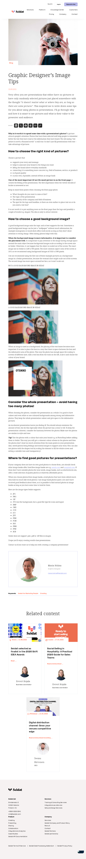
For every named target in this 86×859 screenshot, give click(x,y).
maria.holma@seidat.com (57, 573)
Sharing (11, 826)
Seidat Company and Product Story (57, 823)
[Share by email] (35, 126)
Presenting (12, 823)
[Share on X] (21, 126)
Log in (59, 4)
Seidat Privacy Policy (64, 846)
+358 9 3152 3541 (14, 811)
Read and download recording (41, 738)
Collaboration (13, 828)
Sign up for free (70, 4)
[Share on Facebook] (26, 126)
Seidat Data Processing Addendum (41, 846)
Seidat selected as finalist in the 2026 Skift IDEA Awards (24, 651)
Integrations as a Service (53, 805)
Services (48, 820)
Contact (75, 14)
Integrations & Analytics (17, 831)
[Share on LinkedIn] (16, 126)
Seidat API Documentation (17, 836)
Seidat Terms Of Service (17, 846)
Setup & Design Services (53, 808)
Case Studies (13, 834)
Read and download (55, 664)
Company (62, 14)
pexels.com (55, 467)
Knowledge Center (57, 10)
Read (13, 661)
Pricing (51, 14)
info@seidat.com (14, 814)
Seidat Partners (50, 831)
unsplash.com (69, 467)
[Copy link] (40, 126)
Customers (73, 10)
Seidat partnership (51, 834)
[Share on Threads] (31, 126)
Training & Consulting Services (56, 802)
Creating (11, 820)
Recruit (47, 826)
